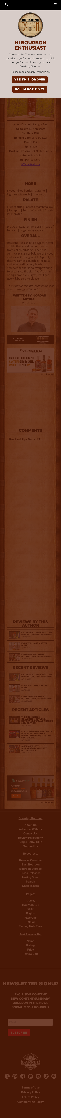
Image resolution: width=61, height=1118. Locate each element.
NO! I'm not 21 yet (29, 89)
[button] (55, 3)
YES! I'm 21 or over (29, 79)
